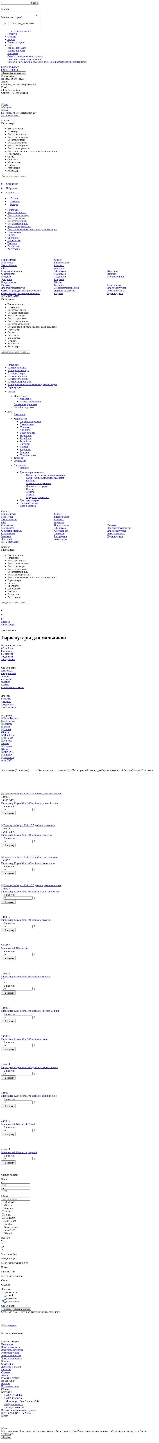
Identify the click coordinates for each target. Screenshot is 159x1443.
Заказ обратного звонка (13, 73)
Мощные (6, 276)
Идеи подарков (115, 293)
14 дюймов (60, 276)
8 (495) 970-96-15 (10, 70)
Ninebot (58, 282)
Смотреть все (114, 285)
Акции (11, 39)
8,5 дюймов (7, 653)
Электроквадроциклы (19, 226)
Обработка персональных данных (25, 56)
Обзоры (5, 1389)
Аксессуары (13, 249)
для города (7, 670)
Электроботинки (116, 290)
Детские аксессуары (64, 290)
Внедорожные (8, 282)
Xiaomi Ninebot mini (30, 401)
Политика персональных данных (25, 59)
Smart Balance (8, 721)
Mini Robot (7, 738)
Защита (30, 494)
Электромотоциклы (17, 223)
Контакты (12, 53)
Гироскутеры (14, 232)
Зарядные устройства (37, 497)
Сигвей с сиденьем (59, 267)
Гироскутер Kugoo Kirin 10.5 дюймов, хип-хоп (25, 976)
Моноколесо (13, 240)
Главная (5, 621)
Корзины (59, 285)
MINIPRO (6, 754)
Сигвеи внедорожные (61, 261)
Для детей (6, 279)
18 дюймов (60, 271)
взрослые (6, 698)
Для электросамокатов (13, 287)
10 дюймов (7, 656)
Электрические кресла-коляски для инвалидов (32, 229)
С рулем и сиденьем (11, 271)
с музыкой (6, 679)
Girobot (5, 732)
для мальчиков (8, 707)
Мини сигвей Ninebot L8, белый (18, 1124)
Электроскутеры (16, 218)
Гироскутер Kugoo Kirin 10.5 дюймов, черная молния (29, 1067)
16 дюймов (60, 273)
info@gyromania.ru (10, 90)
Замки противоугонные (66, 287)
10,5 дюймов (8, 659)
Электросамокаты (16, 212)
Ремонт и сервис (16, 42)
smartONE (6, 760)
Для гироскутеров (116, 287)
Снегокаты (13, 237)
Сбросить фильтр (22, 1309)
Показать (6, 1309)
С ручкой (59, 279)
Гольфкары (13, 209)
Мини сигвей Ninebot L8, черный (19, 1152)
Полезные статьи (10, 1386)
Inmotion (111, 273)
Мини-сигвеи (8, 259)
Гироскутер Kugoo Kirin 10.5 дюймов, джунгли (26, 920)
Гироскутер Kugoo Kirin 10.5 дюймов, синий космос (29, 1095)
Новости (5, 1383)
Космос (5, 684)
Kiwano (5, 749)
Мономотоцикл (115, 276)
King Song (112, 271)
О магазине (7, 1364)
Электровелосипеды (18, 215)
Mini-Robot (7, 262)
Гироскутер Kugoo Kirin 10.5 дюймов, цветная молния (30, 891)
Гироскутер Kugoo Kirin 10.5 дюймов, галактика (26, 835)
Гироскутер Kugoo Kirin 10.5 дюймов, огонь (24, 1039)
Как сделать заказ (16, 48)
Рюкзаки (5, 285)
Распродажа (13, 246)
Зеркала (30, 491)
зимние (5, 676)
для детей (6, 701)
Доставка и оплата (11, 1366)
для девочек (7, 704)
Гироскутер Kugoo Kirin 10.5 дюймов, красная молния (30, 1010)
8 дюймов (6, 651)
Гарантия (12, 34)
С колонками (8, 273)
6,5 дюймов (7, 648)
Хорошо (6, 1437)
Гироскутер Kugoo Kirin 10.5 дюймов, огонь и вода (28, 863)
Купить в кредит (22, 31)
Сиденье (58, 293)
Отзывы (11, 36)
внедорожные (8, 673)
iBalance (5, 726)
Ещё (9, 411)
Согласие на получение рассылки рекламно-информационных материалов (47, 62)
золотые (5, 681)
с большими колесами (12, 687)
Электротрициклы (17, 221)
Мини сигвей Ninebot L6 (14, 948)
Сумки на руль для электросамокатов (21, 290)
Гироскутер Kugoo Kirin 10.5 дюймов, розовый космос (30, 803)
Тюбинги (12, 243)
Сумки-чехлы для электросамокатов (20, 293)
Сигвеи (11, 235)
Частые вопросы (16, 50)
